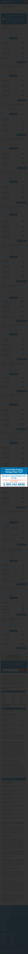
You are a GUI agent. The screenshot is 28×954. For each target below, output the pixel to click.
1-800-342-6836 (14, 484)
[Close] (26, 468)
